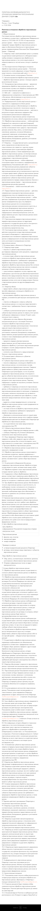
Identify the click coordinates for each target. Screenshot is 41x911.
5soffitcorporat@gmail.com (10, 697)
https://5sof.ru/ (32, 73)
